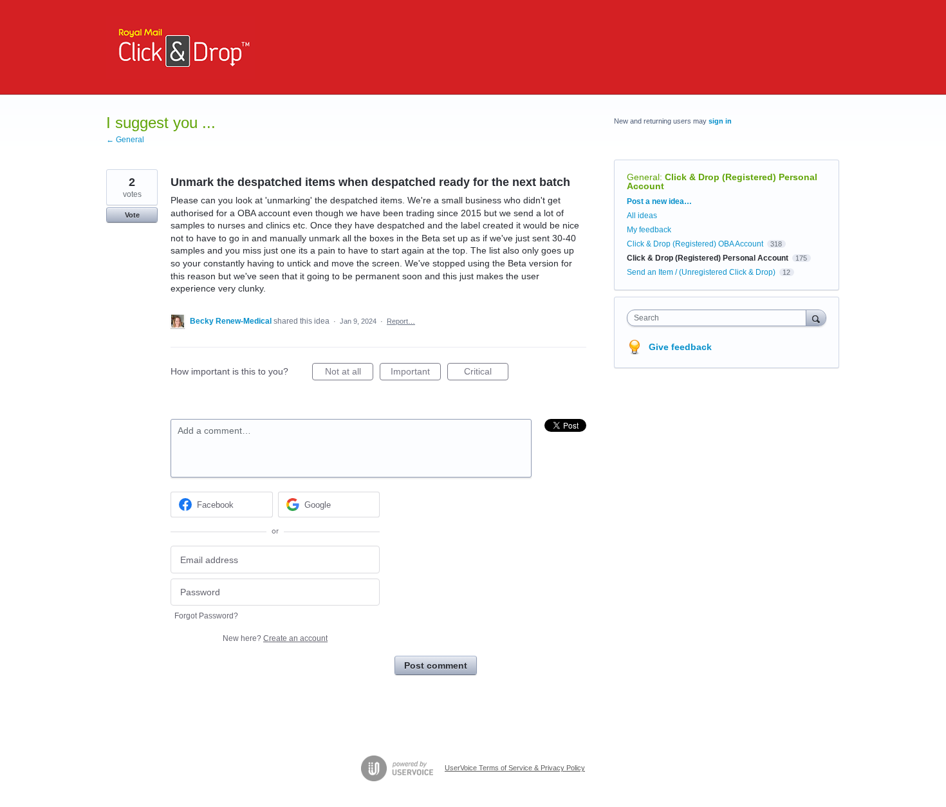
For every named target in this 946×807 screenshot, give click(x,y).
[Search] (816, 318)
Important (416, 373)
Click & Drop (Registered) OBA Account (695, 243)
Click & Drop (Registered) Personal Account (722, 181)
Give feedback (680, 347)
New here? (275, 638)
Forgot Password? (206, 615)
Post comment (435, 665)
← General (125, 139)
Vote (132, 215)
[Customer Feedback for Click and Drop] (180, 47)
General (643, 177)
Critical (486, 373)
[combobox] (719, 317)
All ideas (642, 215)
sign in (720, 121)
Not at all (349, 373)
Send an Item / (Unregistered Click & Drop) (701, 272)
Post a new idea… (659, 201)
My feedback (649, 229)
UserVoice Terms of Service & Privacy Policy (515, 768)
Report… (401, 321)
